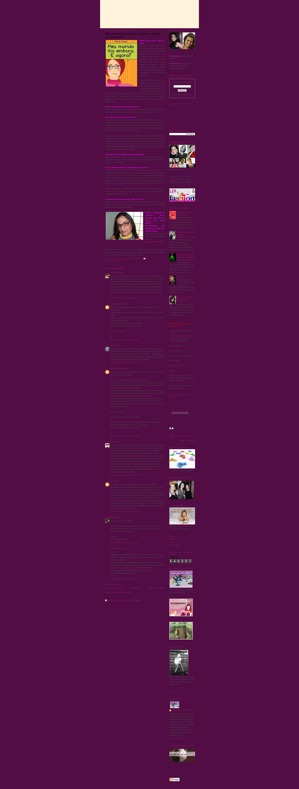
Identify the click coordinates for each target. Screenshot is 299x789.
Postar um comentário (113, 584)
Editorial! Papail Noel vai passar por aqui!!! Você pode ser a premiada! (185, 257)
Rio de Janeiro (174, 545)
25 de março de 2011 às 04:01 (125, 363)
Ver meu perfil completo (179, 738)
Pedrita (113, 442)
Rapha (112, 517)
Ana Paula (114, 273)
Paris (171, 542)
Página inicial (135, 588)
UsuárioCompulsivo (189, 440)
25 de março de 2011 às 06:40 (125, 475)
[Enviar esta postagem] (144, 258)
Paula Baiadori (115, 548)
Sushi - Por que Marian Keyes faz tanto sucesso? (184, 299)
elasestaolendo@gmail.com (179, 336)
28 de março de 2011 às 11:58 (125, 542)
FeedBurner (187, 95)
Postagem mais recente (114, 588)
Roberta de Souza (117, 368)
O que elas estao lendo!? (182, 710)
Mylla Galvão (115, 304)
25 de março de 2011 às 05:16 (125, 436)
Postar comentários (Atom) (121, 592)
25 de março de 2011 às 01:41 (125, 298)
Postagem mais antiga (156, 588)
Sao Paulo (173, 539)
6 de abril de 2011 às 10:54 (123, 579)
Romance (119, 260)
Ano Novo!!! (180, 277)
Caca (112, 481)
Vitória (171, 536)
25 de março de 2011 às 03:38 (125, 339)
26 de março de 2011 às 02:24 (125, 511)
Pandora (113, 345)
